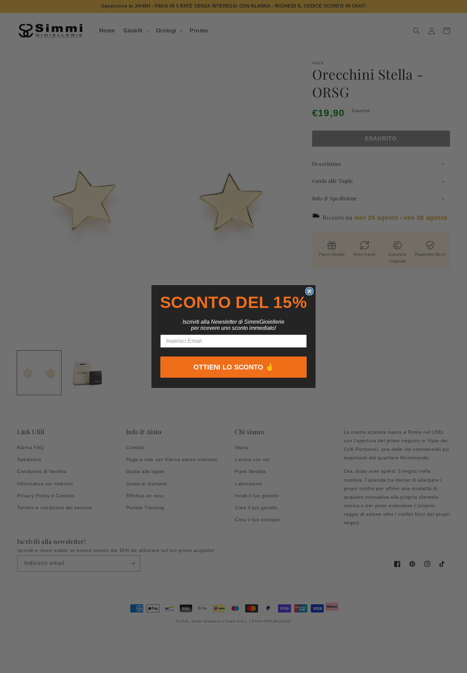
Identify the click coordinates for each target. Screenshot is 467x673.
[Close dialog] (309, 291)
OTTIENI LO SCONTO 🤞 (234, 367)
